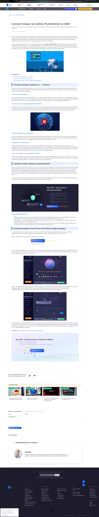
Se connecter (89, 5)
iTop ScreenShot (28, 495)
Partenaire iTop (93, 495)
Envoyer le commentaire (15, 427)
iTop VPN (14, 167)
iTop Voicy (27, 493)
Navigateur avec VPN (45, 498)
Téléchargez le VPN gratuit (67, 325)
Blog (45, 8)
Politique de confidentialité (82, 515)
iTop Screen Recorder (29, 490)
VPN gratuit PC (44, 492)
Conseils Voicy (60, 496)
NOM (9, 414)
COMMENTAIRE (11, 416)
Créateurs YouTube (93, 497)
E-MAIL (27, 414)
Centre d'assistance (76, 488)
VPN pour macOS (44, 490)
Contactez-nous (93, 490)
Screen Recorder (60, 498)
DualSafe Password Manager (30, 502)
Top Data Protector (28, 498)
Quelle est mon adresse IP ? (62, 491)
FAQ (73, 490)
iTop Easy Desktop (28, 492)
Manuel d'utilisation (76, 492)
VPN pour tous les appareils (46, 500)
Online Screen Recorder (29, 503)
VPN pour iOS (44, 493)
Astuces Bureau (60, 495)
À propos (91, 488)
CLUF (91, 515)
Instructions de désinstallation (79, 495)
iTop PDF (26, 500)
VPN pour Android (44, 495)
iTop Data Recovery (28, 497)
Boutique (75, 5)
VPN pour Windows (20, 15)
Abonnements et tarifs (29, 505)
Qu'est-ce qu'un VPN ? (61, 488)
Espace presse (92, 492)
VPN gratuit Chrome (45, 497)
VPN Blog (59, 493)
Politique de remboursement (69, 515)
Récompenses (92, 493)
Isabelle (13, 31)
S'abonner (57, 475)
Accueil (10, 15)
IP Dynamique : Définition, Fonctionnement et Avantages (30, 330)
